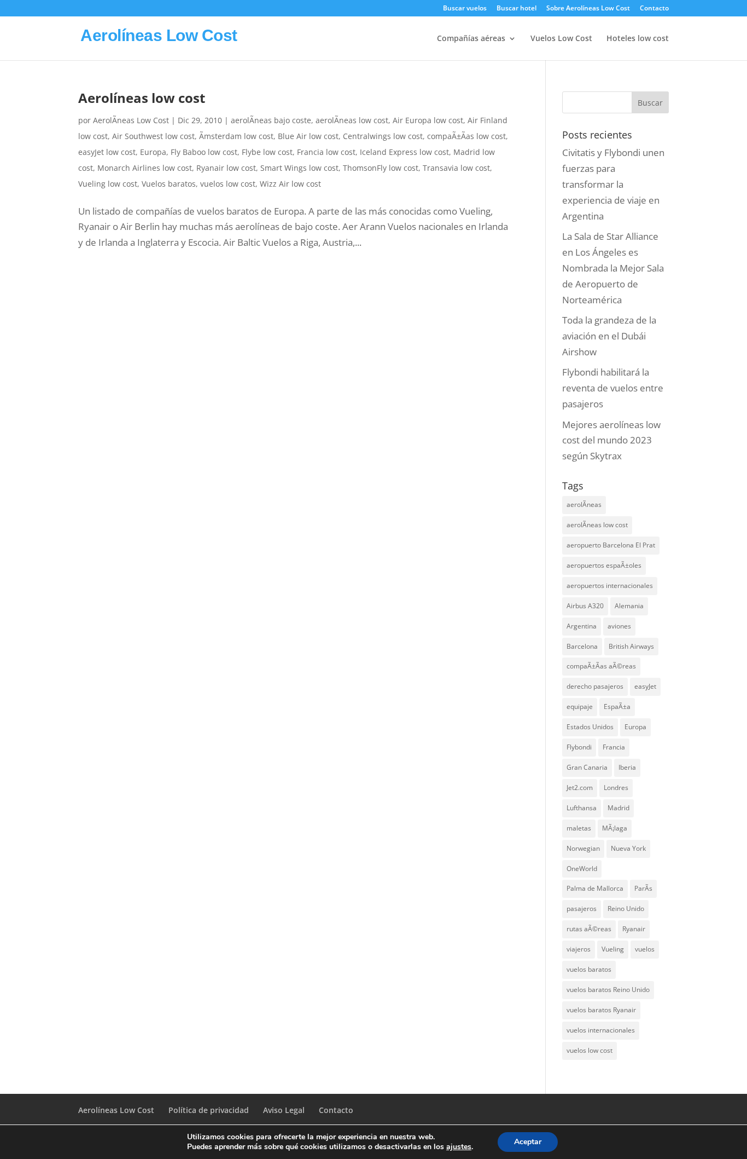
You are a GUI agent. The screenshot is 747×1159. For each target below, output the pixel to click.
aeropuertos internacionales (610, 585)
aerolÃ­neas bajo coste (271, 120)
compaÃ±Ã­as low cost (466, 136)
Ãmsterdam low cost (236, 136)
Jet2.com (580, 787)
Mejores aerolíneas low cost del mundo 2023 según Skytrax (611, 440)
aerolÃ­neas (584, 504)
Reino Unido (626, 908)
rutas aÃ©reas (589, 928)
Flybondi (579, 747)
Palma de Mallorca (595, 888)
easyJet (645, 686)
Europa (153, 152)
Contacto (654, 9)
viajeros (579, 949)
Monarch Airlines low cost (144, 168)
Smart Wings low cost (299, 168)
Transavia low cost (456, 168)
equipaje (580, 706)
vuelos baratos (589, 969)
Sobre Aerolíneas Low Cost (588, 9)
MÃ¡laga (614, 828)
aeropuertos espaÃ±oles (604, 565)
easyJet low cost (107, 152)
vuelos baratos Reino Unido (608, 989)
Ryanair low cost (226, 168)
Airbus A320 (585, 605)
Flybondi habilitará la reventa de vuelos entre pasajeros (612, 388)
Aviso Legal (284, 1110)
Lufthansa (582, 807)
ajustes (458, 1147)
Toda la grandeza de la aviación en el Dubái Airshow (609, 336)
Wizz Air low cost (290, 183)
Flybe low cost (267, 152)
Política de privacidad (208, 1110)
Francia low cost (326, 152)
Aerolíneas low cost (141, 98)
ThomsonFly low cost (380, 168)
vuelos (645, 949)
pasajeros (582, 908)
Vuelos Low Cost (561, 38)
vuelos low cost (227, 183)
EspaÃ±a (617, 706)
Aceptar (527, 1142)
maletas (579, 828)
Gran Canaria (587, 767)
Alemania (629, 605)
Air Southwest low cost (153, 136)
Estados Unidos (590, 726)
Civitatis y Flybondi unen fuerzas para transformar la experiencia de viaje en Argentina (613, 184)
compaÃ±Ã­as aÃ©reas (601, 666)
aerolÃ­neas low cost (352, 120)
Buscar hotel (516, 9)
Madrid (618, 807)
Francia (614, 747)
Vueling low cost (107, 183)
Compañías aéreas (471, 38)
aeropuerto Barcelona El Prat (611, 545)
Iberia (627, 767)
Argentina (582, 626)
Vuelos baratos (169, 183)
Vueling (613, 949)
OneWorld (582, 868)
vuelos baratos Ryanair (601, 1009)
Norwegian (583, 848)
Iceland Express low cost (404, 152)
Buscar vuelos (465, 9)
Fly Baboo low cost (204, 152)
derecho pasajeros (595, 686)
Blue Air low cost (308, 136)
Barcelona (582, 646)
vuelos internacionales (601, 1030)
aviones (619, 626)
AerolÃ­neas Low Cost (131, 120)
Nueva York (628, 848)
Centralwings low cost (383, 136)
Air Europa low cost (428, 120)
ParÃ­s (643, 888)
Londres (616, 787)
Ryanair (633, 928)
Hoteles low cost (637, 38)
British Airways (631, 646)
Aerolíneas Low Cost (116, 1110)
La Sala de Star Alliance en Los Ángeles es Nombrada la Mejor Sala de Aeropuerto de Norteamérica (613, 268)
